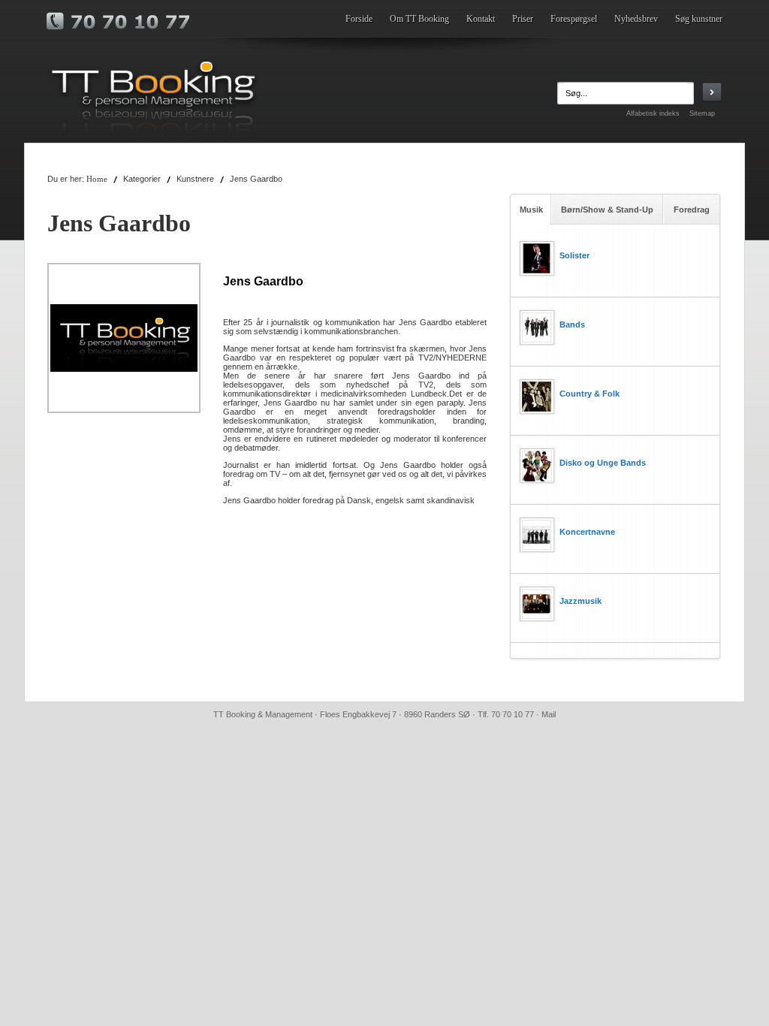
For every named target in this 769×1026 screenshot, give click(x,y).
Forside (358, 19)
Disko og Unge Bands (602, 462)
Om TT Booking (419, 19)
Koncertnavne (587, 531)
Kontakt (480, 19)
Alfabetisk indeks (653, 113)
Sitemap (702, 113)
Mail (548, 714)
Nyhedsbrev (636, 19)
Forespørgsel (573, 19)
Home (96, 179)
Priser (522, 19)
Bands (572, 324)
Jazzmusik (580, 600)
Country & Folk (589, 393)
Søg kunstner (698, 19)
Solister (574, 255)
